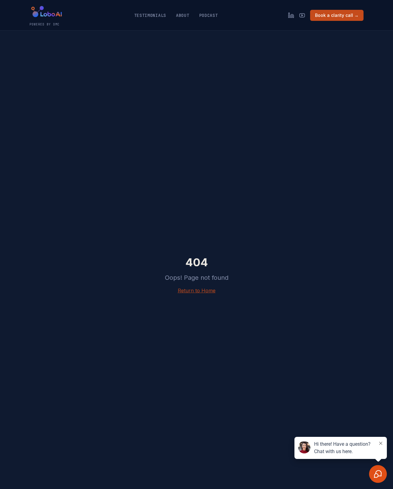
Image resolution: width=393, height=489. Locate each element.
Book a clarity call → (337, 15)
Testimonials (150, 15)
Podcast (208, 15)
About (182, 15)
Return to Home (197, 290)
